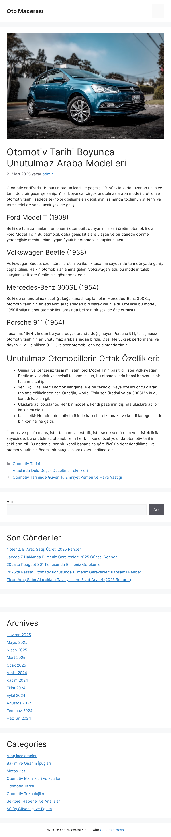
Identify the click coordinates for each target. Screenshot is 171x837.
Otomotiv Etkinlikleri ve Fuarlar (34, 778)
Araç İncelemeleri (22, 756)
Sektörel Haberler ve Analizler (33, 801)
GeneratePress (112, 830)
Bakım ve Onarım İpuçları (29, 763)
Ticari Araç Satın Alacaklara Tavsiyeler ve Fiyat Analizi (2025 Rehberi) (69, 579)
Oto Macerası (25, 11)
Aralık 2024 (17, 673)
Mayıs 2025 (17, 642)
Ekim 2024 (16, 688)
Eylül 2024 (16, 695)
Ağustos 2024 (19, 703)
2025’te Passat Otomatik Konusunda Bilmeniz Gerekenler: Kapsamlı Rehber (74, 572)
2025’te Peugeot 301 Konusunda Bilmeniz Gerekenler (54, 564)
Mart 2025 (16, 657)
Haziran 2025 (19, 635)
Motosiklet (16, 771)
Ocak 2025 (16, 665)
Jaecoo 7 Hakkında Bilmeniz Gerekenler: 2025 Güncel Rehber (62, 557)
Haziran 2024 (19, 718)
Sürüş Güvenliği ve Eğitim (29, 809)
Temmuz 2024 (20, 710)
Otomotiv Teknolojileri (26, 793)
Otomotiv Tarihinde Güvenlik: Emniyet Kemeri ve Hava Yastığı (67, 477)
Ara (10, 501)
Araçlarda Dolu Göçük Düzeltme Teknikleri (50, 470)
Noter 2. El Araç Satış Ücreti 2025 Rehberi (44, 549)
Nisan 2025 (17, 650)
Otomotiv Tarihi (26, 463)
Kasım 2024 (17, 680)
